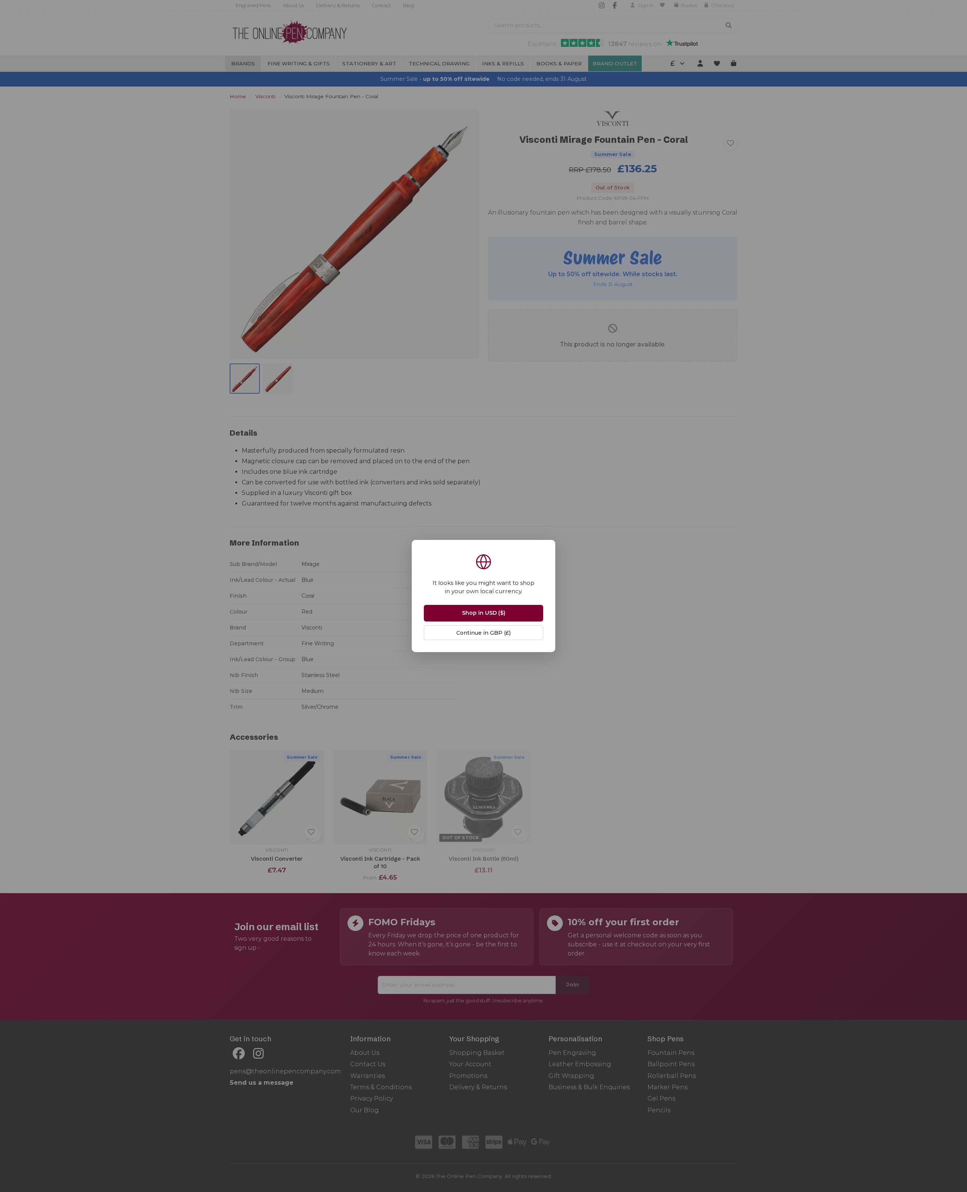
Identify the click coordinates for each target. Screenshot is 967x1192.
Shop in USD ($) (483, 612)
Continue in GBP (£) (483, 632)
